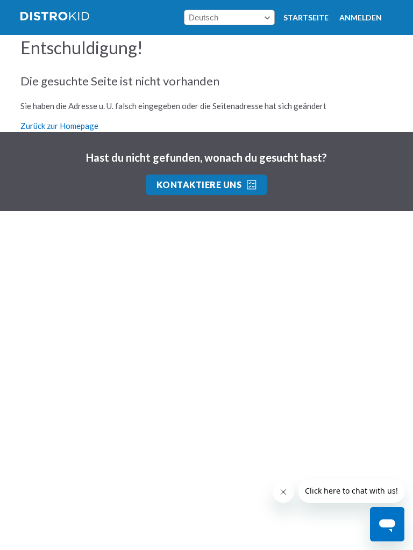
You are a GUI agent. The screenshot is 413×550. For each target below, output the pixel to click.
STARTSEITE (306, 17)
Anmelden (360, 17)
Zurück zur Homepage (59, 126)
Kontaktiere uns (198, 184)
